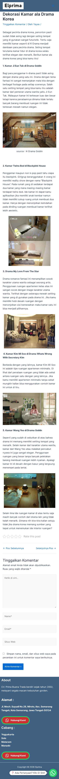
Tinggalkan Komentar (14, 24)
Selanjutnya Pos (46, 548)
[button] (53, 773)
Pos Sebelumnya (13, 548)
